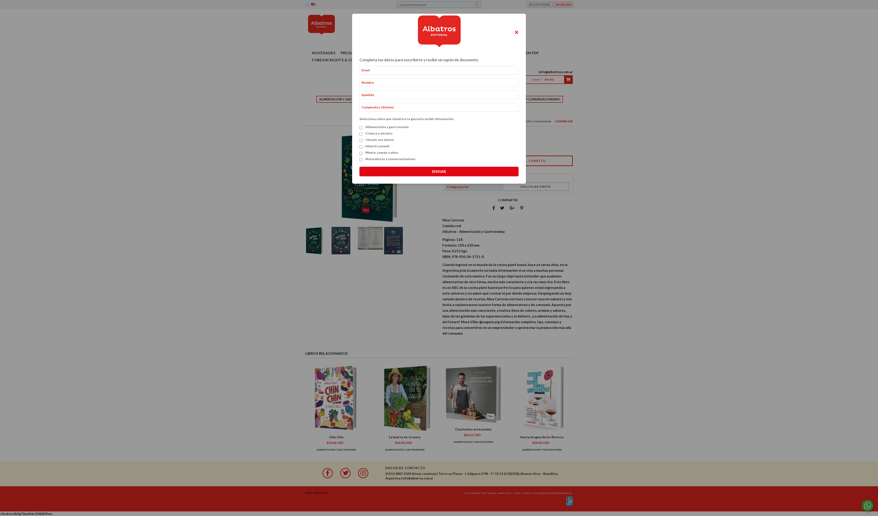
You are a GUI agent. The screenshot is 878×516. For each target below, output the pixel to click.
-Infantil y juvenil (376, 146)
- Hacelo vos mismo (379, 140)
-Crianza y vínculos (378, 133)
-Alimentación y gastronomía (386, 127)
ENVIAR (439, 171)
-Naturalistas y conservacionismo (389, 159)
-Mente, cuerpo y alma (381, 152)
